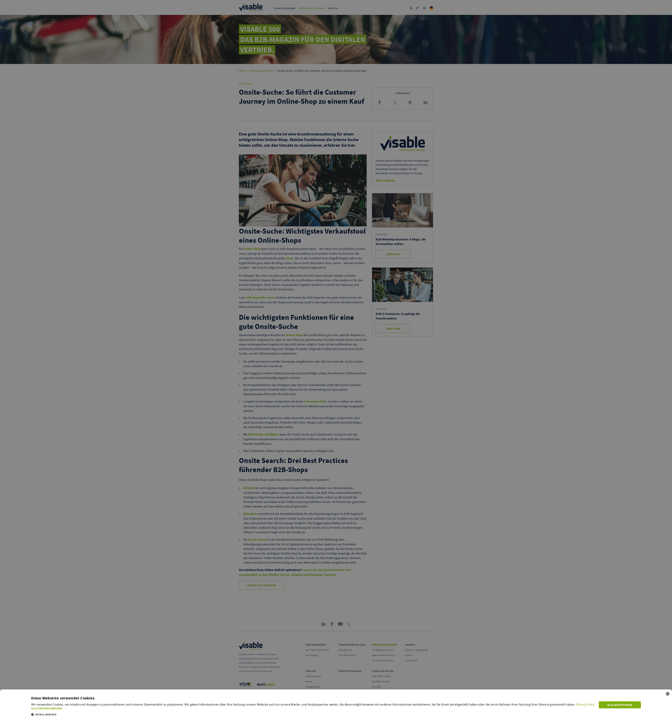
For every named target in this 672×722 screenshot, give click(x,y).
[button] (313, 708)
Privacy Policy (585, 704)
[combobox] (667, 694)
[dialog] (336, 705)
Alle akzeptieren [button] (619, 705)
